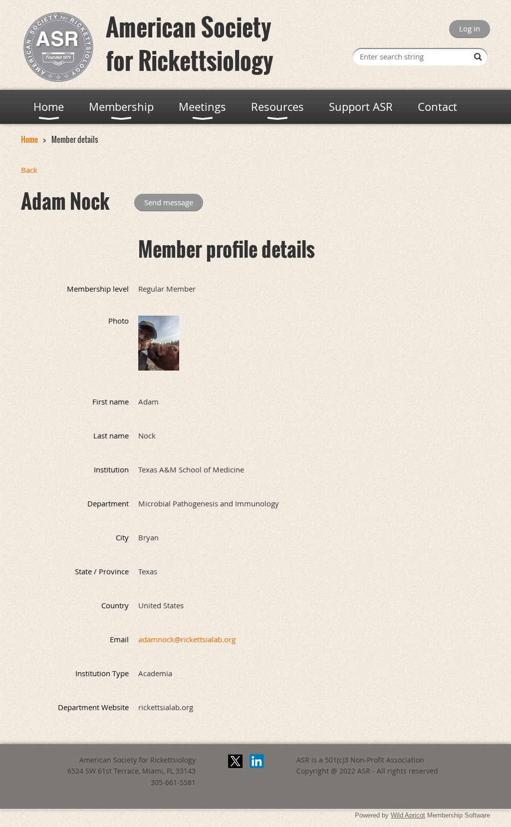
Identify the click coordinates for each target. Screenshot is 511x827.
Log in (469, 28)
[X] (235, 761)
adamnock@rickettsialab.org (187, 639)
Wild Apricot (408, 815)
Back (29, 170)
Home (29, 139)
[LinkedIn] (257, 761)
